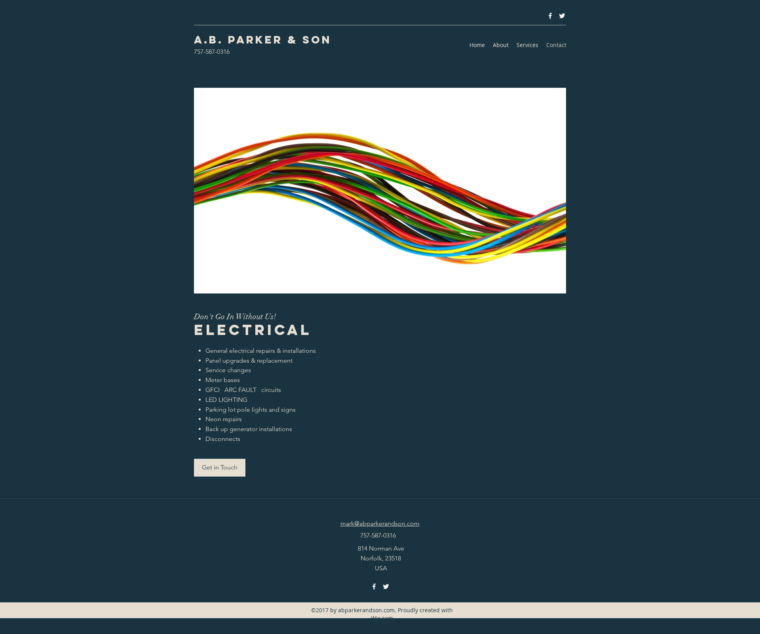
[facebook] (550, 16)
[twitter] (562, 16)
